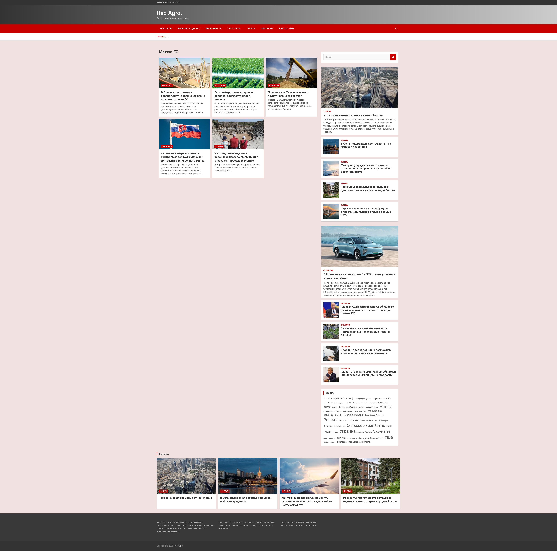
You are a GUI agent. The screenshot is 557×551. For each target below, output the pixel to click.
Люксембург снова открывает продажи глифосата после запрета (234, 96)
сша (389, 437)
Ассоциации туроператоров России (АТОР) (372, 398)
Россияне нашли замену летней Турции (353, 115)
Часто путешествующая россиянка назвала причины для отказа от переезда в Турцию (236, 157)
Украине (360, 432)
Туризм (250, 28)
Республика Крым (354, 415)
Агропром (166, 28)
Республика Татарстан (374, 415)
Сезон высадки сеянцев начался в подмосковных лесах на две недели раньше (365, 332)
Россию (342, 420)
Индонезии (382, 403)
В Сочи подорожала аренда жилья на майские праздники (366, 145)
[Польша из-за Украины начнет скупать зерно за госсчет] (291, 73)
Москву (375, 407)
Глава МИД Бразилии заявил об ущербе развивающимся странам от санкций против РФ (367, 310)
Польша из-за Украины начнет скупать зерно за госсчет (288, 94)
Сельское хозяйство (366, 425)
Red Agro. (169, 13)
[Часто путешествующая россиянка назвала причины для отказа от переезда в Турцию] (238, 134)
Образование (348, 411)
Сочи (389, 426)
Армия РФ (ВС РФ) (343, 398)
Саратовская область (334, 426)
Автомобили (327, 399)
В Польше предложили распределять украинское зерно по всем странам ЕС (183, 96)
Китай (327, 407)
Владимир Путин (337, 403)
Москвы (386, 407)
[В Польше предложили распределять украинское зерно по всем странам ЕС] (184, 73)
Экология (267, 28)
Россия (353, 420)
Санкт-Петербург (381, 421)
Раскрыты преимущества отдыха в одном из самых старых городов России (368, 188)
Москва (361, 407)
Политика (358, 411)
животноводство (329, 438)
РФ (364, 411)
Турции (326, 432)
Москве (369, 407)
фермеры (342, 441)
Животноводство (189, 28)
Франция (368, 432)
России (330, 419)
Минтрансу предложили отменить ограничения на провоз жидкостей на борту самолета (366, 169)
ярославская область (359, 442)
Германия (372, 403)
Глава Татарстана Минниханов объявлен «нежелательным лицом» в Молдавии (368, 373)
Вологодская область (360, 403)
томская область (329, 442)
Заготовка (233, 28)
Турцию (335, 432)
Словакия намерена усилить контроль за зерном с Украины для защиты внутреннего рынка (182, 157)
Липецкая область (347, 407)
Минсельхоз (213, 28)
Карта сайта (287, 28)
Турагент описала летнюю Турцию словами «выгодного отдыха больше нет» (366, 212)
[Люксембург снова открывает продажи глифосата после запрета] (238, 73)
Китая (334, 407)
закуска (341, 437)
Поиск (393, 57)
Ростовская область (367, 421)
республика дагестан (374, 438)
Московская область (332, 411)
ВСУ (326, 402)
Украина (348, 431)
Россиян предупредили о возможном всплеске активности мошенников (366, 351)
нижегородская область (355, 438)
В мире (348, 403)
